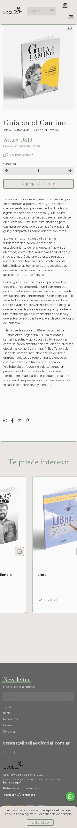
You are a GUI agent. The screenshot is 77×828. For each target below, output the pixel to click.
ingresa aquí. (12, 782)
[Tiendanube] (19, 795)
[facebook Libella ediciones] (14, 752)
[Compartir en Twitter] (20, 421)
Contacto (9, 725)
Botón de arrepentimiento (21, 788)
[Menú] (71, 17)
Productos (10, 719)
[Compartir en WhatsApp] (5, 420)
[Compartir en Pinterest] (27, 421)
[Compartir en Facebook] (13, 421)
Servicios (9, 731)
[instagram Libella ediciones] (4, 752)
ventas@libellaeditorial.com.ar (36, 743)
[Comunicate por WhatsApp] (70, 796)
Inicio (7, 130)
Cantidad (9, 164)
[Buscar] (52, 11)
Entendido (40, 822)
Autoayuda (22, 130)
